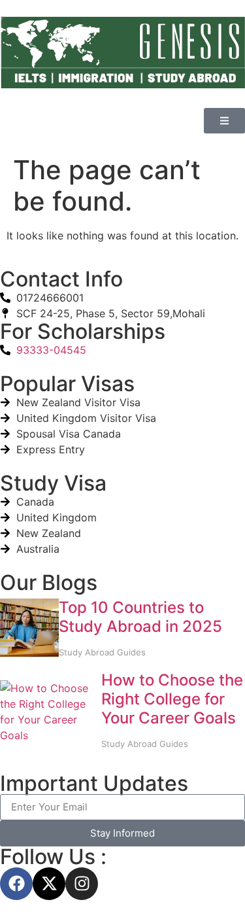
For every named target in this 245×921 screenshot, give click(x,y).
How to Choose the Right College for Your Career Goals (172, 698)
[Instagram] (81, 883)
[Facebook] (16, 883)
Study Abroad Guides (102, 652)
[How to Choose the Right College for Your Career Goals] (50, 711)
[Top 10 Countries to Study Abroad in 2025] (29, 630)
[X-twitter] (49, 883)
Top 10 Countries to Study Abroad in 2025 (140, 617)
